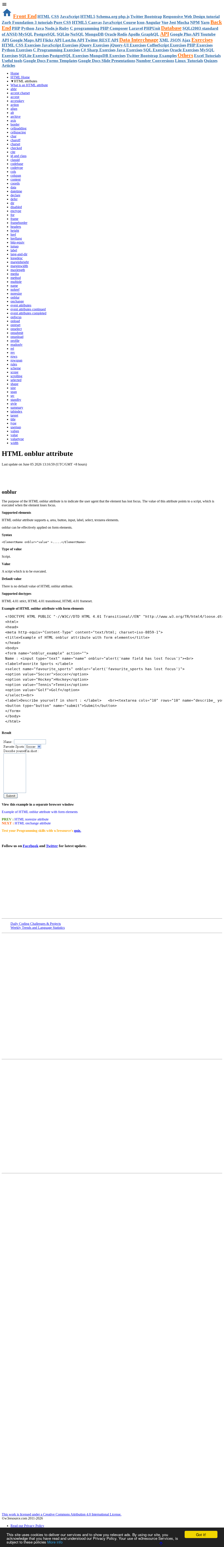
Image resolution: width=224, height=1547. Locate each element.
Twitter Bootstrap (146, 16)
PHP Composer (114, 28)
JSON (175, 40)
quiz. (77, 830)
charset (15, 144)
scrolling (16, 376)
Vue (164, 22)
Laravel (136, 28)
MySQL (25, 34)
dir (12, 203)
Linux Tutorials (189, 60)
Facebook (30, 846)
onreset (15, 325)
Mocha (183, 22)
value (14, 435)
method (15, 278)
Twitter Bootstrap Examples (151, 55)
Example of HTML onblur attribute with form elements (40, 812)
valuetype (17, 439)
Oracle (110, 34)
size (13, 388)
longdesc (16, 258)
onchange (17, 301)
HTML (43, 16)
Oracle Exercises (184, 50)
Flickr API (52, 40)
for (12, 215)
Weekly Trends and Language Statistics (37, 927)
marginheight (19, 262)
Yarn (205, 22)
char (13, 136)
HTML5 (87, 16)
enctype (15, 211)
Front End (25, 16)
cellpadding (18, 128)
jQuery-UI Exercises (128, 45)
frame (14, 219)
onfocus (15, 317)
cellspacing (18, 132)
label (13, 250)
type (13, 423)
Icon (141, 22)
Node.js (51, 28)
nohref (14, 289)
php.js (124, 16)
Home (14, 73)
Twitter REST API (101, 40)
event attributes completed (28, 313)
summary (16, 407)
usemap (15, 427)
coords (15, 183)
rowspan (16, 360)
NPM (195, 22)
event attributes (20, 305)
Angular (153, 22)
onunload (16, 337)
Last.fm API (73, 40)
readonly (16, 344)
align (13, 109)
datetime (16, 191)
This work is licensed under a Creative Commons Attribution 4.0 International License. (61, 1514)
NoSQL (77, 34)
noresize (16, 293)
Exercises (202, 40)
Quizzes (210, 60)
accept (14, 97)
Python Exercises (17, 50)
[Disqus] (112, 1115)
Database (171, 28)
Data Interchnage (138, 40)
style (13, 403)
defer (14, 199)
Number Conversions (155, 60)
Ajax (186, 40)
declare (15, 195)
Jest (172, 22)
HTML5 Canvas (87, 22)
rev (12, 352)
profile (14, 341)
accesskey (17, 101)
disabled (16, 207)
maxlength (17, 270)
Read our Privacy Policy (27, 1526)
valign (14, 431)
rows (13, 356)
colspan (15, 175)
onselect (16, 329)
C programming (84, 28)
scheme (15, 368)
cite (12, 152)
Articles (8, 65)
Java (39, 28)
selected (15, 380)
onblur (14, 297)
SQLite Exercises (34, 55)
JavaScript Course (119, 22)
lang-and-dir (18, 254)
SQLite (63, 34)
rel (12, 348)
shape (14, 384)
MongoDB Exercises (107, 55)
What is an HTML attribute (29, 85)
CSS (55, 16)
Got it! (201, 1534)
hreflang (16, 238)
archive (15, 116)
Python (27, 28)
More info (55, 1542)
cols (13, 171)
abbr (13, 89)
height (14, 230)
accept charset (20, 93)
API (164, 34)
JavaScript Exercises (60, 45)
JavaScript (69, 16)
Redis (122, 34)
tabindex (16, 411)
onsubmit (16, 333)
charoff (15, 140)
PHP (16, 28)
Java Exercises (129, 50)
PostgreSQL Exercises (69, 55)
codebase (16, 164)
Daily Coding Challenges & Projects (35, 924)
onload (15, 321)
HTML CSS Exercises (21, 45)
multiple (16, 282)
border (14, 124)
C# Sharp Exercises (98, 50)
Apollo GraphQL (143, 34)
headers (15, 226)
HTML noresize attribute (31, 819)
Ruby (64, 28)
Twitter (52, 846)
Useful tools (12, 60)
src (12, 396)
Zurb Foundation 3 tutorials (27, 22)
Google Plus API (185, 34)
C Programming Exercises (56, 50)
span (13, 392)
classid (15, 160)
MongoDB (94, 34)
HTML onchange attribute (32, 823)
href (13, 234)
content (15, 179)
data (13, 187)
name (14, 285)
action (14, 105)
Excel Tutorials (207, 55)
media (14, 274)
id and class (18, 156)
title (13, 419)
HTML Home (20, 77)
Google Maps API (26, 40)
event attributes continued (28, 309)
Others (185, 55)
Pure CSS (62, 22)
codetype (16, 168)
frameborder (18, 223)
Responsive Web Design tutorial (191, 16)
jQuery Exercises (94, 45)
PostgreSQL (45, 34)
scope (14, 372)
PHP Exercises (200, 45)
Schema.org (106, 16)
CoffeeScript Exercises (166, 45)
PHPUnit (152, 28)
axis (13, 120)
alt (12, 112)
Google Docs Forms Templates (50, 60)
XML (164, 40)
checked (16, 148)
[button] (112, 5)
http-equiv (17, 242)
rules (13, 364)
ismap (14, 246)
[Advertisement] (53, 475)
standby (15, 399)
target (14, 415)
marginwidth (19, 266)
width (14, 443)
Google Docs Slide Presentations (106, 60)
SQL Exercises (156, 50)
